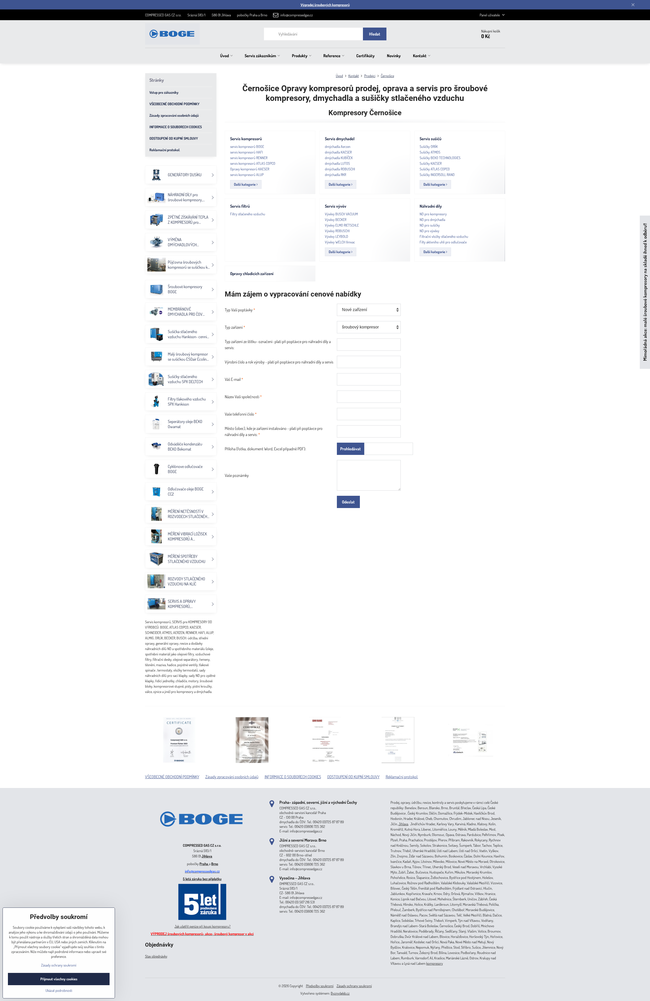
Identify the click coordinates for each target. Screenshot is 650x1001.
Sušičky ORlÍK (429, 146)
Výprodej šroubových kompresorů (325, 5)
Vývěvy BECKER (335, 219)
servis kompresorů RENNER (248, 158)
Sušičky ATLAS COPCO (435, 169)
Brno (214, 864)
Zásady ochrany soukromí (354, 986)
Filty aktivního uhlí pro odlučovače (443, 242)
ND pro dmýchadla (432, 219)
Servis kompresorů (246, 138)
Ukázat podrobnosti (58, 990)
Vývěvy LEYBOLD (336, 236)
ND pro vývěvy (429, 231)
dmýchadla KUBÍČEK (339, 158)
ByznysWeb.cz (340, 993)
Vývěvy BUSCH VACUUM (341, 214)
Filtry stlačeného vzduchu (247, 214)
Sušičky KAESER (431, 163)
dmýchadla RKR (335, 174)
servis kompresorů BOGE (247, 146)
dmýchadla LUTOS (337, 163)
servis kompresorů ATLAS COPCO (252, 163)
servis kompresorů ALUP (247, 174)
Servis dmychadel (339, 138)
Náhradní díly (431, 206)
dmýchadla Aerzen (337, 146)
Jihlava (207, 856)
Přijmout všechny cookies (58, 979)
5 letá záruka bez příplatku (202, 879)
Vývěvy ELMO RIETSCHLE (342, 225)
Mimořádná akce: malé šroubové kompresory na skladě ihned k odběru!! (645, 292)
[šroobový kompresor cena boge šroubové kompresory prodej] (202, 837)
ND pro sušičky (430, 225)
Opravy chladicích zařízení (252, 273)
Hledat (374, 34)
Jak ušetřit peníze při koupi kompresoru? (202, 926)
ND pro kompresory (433, 214)
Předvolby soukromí (320, 986)
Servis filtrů (240, 206)
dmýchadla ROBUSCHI (340, 169)
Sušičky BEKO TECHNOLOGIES (440, 158)
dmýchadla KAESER (338, 152)
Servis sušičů (430, 138)
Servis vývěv (335, 206)
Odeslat (348, 501)
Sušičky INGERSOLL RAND (437, 174)
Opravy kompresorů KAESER (249, 169)
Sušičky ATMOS (430, 152)
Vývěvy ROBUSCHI (337, 231)
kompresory (434, 963)
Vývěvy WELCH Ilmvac (340, 242)
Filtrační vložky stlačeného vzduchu (444, 236)
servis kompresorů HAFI (246, 152)
